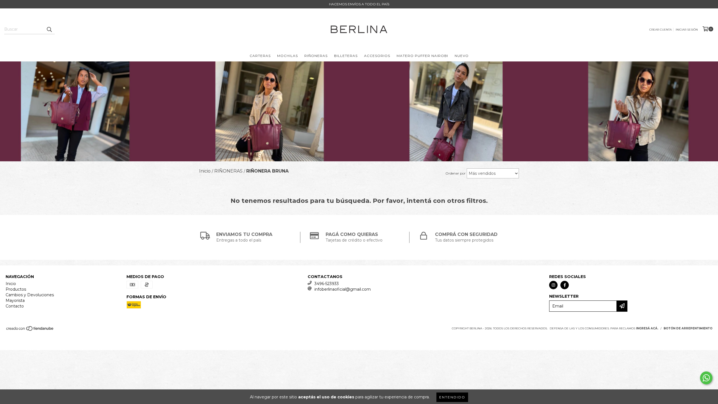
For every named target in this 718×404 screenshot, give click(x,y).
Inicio (11, 283)
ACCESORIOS (377, 56)
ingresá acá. (647, 328)
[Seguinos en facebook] (564, 285)
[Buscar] (49, 29)
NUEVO (462, 56)
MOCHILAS (287, 56)
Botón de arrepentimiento (688, 328)
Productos (16, 289)
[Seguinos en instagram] (553, 285)
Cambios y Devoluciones (30, 294)
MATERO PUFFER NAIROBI (422, 56)
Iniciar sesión (687, 29)
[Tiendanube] (30, 330)
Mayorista (15, 300)
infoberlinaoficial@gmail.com (342, 289)
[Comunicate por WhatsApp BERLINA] (706, 377)
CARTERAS (260, 56)
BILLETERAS (346, 56)
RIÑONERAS (316, 56)
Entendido (452, 397)
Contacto (15, 306)
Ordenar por (455, 173)
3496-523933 (326, 283)
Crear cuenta (660, 29)
